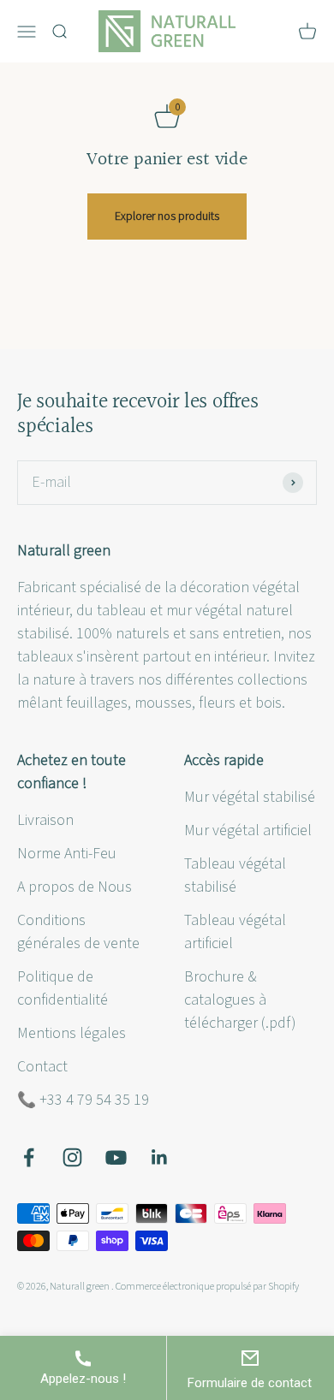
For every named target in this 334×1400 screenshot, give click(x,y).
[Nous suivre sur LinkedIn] (159, 1157)
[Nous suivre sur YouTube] (116, 1157)
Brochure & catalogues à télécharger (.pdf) (240, 1000)
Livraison (45, 820)
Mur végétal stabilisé (249, 797)
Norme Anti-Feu (66, 853)
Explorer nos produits (167, 216)
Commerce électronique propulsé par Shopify (207, 1286)
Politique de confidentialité (62, 988)
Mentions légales (71, 1033)
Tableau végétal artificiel (235, 932)
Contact (42, 1066)
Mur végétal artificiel (248, 830)
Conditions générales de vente (78, 932)
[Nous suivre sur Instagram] (72, 1157)
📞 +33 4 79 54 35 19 (83, 1100)
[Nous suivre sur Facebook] (28, 1157)
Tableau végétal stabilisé (235, 875)
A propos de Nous (74, 887)
